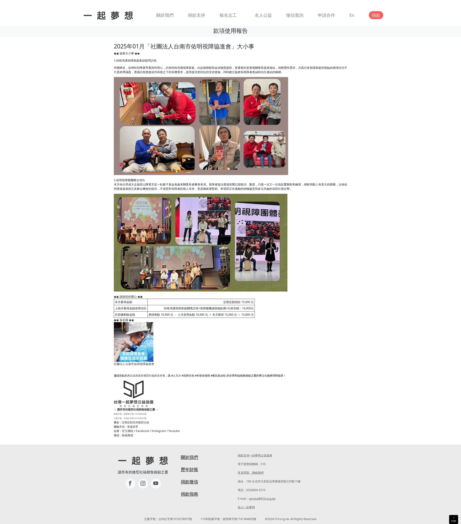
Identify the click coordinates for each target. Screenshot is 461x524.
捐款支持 (196, 15)
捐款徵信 (189, 482)
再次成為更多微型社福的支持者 (146, 375)
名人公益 (263, 15)
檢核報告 (127, 435)
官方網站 (127, 431)
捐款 (376, 15)
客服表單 (132, 426)
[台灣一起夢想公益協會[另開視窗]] (143, 484)
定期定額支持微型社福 (135, 422)
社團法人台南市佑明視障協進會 (134, 364)
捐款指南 (189, 494)
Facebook (142, 431)
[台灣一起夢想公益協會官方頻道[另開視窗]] (156, 484)
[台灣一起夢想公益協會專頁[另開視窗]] (130, 484)
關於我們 (165, 15)
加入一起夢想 (246, 507)
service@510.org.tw (262, 499)
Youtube (174, 431)
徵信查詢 (294, 15)
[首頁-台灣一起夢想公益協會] (107, 15)
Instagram (159, 431)
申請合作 (326, 15)
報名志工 (228, 15)
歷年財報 (189, 469)
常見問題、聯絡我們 (251, 473)
